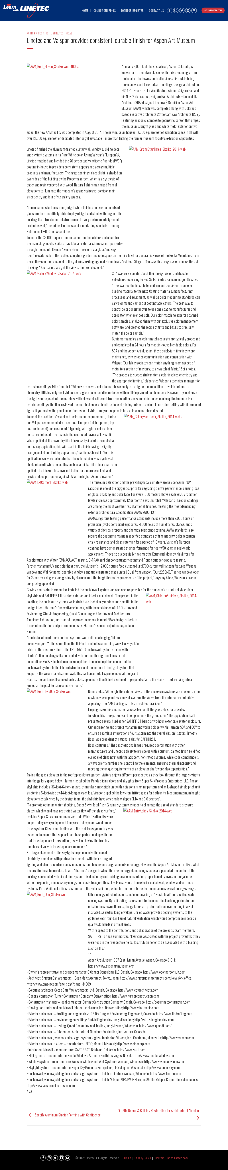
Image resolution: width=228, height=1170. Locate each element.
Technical (65, 33)
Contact (159, 1157)
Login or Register (132, 10)
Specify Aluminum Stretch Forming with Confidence (67, 1115)
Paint (30, 33)
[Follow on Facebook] (169, 10)
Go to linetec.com (177, 1157)
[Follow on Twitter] (182, 10)
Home (85, 10)
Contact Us (156, 10)
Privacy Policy (142, 1157)
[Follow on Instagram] (176, 10)
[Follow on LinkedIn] (188, 10)
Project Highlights (46, 33)
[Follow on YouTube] (194, 10)
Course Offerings (105, 10)
